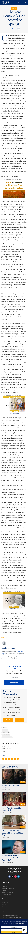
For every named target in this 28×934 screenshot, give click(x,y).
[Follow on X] (12, 876)
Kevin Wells (5, 837)
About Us (4, 886)
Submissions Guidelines (8, 888)
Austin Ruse (5, 730)
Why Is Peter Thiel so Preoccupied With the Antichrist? (11, 857)
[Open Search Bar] (22, 2)
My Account (5, 902)
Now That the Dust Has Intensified (11, 809)
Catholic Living (5, 732)
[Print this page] (15, 759)
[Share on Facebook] (6, 759)
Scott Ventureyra (7, 862)
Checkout (4, 906)
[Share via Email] (12, 759)
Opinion (14, 8)
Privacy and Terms (6, 894)
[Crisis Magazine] (5, 2)
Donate (8, 720)
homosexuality (5, 734)
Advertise (4, 890)
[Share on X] (3, 759)
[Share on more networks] (18, 759)
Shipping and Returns (7, 892)
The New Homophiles (7, 737)
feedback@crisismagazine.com (10, 915)
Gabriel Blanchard (12, 29)
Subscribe (14, 682)
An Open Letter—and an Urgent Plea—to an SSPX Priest (12, 832)
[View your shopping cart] (18, 2)
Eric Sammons (6, 789)
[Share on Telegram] (9, 759)
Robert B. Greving (7, 812)
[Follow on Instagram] (15, 876)
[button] (24, 930)
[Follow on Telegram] (18, 876)
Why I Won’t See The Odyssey (10, 786)
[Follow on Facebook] (9, 876)
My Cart (4, 904)
